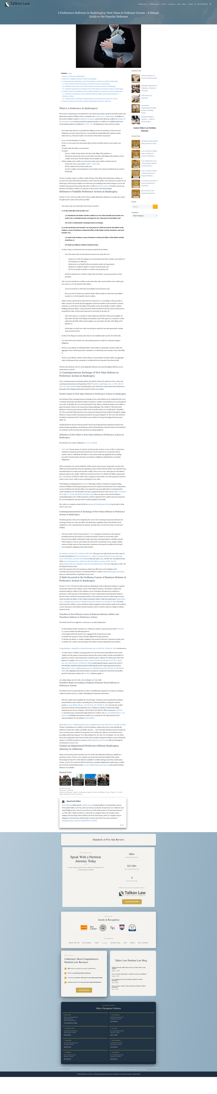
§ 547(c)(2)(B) (88, 718)
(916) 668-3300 (113, 1059)
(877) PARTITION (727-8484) (87, 821)
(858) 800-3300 (67, 1047)
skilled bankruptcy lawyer (99, 765)
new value (65, 449)
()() (91, 534)
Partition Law (142, 4)
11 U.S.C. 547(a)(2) (91, 443)
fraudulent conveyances (87, 119)
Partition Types (154, 4)
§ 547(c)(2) (87, 673)
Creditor (95, 792)
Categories (135, 212)
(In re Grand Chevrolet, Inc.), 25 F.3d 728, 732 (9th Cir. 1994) (87, 648)
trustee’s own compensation (104, 116)
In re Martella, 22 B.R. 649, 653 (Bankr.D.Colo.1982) (90, 564)
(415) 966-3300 (113, 1047)
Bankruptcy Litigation (85, 792)
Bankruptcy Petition (69, 794)
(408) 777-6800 (113, 1035)
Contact (190, 4)
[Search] (155, 207)
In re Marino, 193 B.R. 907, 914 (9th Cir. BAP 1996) (75, 554)
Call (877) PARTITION (132, 901)
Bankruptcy (68, 792)
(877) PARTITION (202, 4)
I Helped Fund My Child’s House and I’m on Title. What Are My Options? (128, 967)
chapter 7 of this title (92, 164)
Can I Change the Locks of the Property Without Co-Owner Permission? (127, 979)
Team (163, 4)
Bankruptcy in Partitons (66, 790)
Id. (102, 673)
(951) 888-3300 (67, 1059)
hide (69, 73)
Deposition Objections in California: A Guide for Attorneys (149, 88)
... (122, 824)
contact (86, 765)
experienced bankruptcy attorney (99, 504)
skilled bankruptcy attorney (112, 572)
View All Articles (84, 990)
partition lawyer (87, 805)
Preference (79, 794)
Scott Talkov (66, 805)
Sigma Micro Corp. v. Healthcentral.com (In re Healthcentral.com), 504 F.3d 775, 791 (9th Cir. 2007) (92, 725)
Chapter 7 (75, 792)
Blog (179, 4)
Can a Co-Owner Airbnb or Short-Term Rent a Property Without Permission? (129, 986)
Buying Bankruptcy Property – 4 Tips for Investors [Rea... (148, 119)
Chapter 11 (113, 792)
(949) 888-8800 (67, 1035)
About (183, 4)
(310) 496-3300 (113, 1021)
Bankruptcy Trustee (104, 792)
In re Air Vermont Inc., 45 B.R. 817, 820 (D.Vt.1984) (80, 561)
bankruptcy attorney (103, 186)
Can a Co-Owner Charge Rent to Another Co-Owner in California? (129, 974)
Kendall (84, 484)
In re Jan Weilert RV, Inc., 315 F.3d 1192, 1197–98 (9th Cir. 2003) (87, 705)
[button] (210, 4)
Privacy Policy (136, 1074)
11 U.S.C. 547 (88, 124)
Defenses (62, 792)
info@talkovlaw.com (69, 821)
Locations (171, 4)
